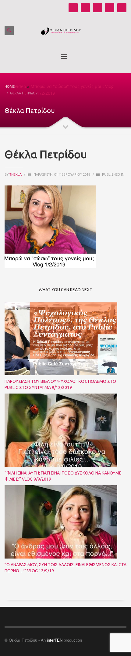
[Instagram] (85, 7)
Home (10, 86)
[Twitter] (109, 7)
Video (20, 86)
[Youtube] (73, 7)
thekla (16, 174)
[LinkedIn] (121, 7)
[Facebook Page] (97, 7)
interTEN (54, 640)
